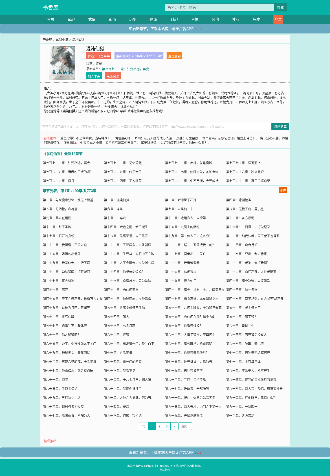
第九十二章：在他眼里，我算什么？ (251, 397)
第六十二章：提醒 (116, 334)
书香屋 (50, 7)
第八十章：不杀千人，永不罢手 (248, 370)
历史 (132, 19)
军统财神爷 (148, 142)
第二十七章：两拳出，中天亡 (185, 253)
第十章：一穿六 (115, 217)
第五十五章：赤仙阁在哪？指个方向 (190, 316)
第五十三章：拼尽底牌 (58, 316)
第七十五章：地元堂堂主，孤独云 (188, 361)
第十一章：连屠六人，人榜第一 (187, 217)
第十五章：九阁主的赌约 (182, 226)
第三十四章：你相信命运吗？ (124, 271)
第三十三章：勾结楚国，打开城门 (66, 271)
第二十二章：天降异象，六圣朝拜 (127, 244)
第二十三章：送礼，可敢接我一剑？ (190, 244)
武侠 (91, 19)
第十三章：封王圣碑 (57, 226)
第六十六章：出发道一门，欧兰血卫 (129, 343)
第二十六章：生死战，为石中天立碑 (129, 253)
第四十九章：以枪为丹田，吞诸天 (66, 307)
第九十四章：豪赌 (116, 406)
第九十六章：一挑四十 (241, 406)
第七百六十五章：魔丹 (58, 180)
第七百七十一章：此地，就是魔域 (188, 162)
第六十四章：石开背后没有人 (246, 334)
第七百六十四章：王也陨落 (123, 180)
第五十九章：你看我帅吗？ (184, 325)
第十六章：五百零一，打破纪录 (248, 226)
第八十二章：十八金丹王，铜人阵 (127, 379)
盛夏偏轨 (70, 142)
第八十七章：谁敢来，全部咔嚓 (187, 388)
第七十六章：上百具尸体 (243, 361)
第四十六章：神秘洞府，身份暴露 (127, 298)
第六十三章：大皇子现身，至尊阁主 (190, 334)
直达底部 (174, 56)
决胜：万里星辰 (187, 138)
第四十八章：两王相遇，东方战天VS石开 (255, 298)
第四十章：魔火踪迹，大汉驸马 (248, 280)
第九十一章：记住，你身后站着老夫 (190, 397)
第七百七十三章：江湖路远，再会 (125, 68)
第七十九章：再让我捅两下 (184, 370)
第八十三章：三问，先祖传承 (185, 379)
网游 (153, 19)
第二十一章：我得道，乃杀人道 (65, 244)
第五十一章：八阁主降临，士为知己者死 (193, 307)
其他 (215, 19)
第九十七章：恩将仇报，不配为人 (66, 415)
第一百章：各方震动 (240, 415)
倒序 (283, 190)
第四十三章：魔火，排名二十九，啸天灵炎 (195, 289)
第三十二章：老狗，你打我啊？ (248, 262)
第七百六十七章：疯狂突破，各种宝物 (191, 171)
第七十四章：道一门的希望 (123, 361)
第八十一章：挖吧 (55, 379)
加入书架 (94, 76)
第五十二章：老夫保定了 (243, 307)
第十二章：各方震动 (240, 217)
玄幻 (71, 19)
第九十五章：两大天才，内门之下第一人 (193, 406)
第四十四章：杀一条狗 (241, 289)
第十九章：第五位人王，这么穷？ (188, 235)
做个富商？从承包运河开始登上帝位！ (229, 138)
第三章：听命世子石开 (180, 199)
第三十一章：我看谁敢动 (182, 262)
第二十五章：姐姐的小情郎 (62, 253)
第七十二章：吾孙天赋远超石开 (248, 352)
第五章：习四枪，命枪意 (60, 208)
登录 (278, 19)
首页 (50, 19)
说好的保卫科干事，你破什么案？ (184, 142)
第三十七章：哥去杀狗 (58, 280)
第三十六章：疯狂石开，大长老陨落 (251, 271)
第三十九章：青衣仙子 (180, 280)
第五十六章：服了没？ (241, 316)
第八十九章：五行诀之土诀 (62, 397)
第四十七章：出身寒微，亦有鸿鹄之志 (191, 298)
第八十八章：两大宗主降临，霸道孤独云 (254, 388)
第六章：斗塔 (113, 208)
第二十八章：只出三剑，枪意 (246, 253)
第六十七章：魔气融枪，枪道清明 (188, 343)
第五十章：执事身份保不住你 (124, 307)
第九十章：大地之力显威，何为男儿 (129, 397)
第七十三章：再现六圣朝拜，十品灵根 (69, 361)
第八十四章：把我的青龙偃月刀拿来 (251, 379)
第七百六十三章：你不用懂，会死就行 (191, 180)
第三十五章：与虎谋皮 (180, 271)
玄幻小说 (62, 39)
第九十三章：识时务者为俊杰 (63, 406)
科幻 (174, 19)
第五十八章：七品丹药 (119, 325)
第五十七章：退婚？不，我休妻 (65, 325)
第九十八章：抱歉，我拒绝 (123, 415)
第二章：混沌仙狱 (116, 199)
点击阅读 (113, 76)
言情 (194, 19)
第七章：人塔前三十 (179, 208)
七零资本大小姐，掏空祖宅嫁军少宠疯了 (108, 142)
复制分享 (280, 126)
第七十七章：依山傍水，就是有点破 (68, 370)
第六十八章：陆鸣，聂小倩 (245, 343)
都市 (112, 19)
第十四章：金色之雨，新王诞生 (126, 226)
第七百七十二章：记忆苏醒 (123, 162)
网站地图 (165, 470)
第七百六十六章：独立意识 (245, 171)
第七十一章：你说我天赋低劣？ (187, 352)
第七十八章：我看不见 (119, 370)
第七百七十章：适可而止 (243, 162)
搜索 (280, 7)
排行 (236, 19)
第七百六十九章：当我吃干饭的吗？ (68, 171)
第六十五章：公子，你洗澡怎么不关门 (69, 343)
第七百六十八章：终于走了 (123, 171)
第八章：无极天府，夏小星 (245, 208)
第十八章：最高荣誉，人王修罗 (126, 235)
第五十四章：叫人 (116, 316)
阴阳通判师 (122, 138)
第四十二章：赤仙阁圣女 (121, 289)
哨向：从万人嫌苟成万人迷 (153, 138)
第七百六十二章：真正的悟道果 (248, 180)
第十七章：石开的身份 (58, 235)
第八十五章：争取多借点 (60, 388)
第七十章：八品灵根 (118, 352)
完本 (256, 19)
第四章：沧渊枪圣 (238, 199)
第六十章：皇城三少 (240, 325)
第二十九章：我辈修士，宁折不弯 (66, 262)
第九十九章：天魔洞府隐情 (184, 415)
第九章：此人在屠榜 (57, 217)
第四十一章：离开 (55, 289)
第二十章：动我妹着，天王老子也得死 (252, 235)
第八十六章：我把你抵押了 (123, 388)
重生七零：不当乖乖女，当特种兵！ (85, 138)
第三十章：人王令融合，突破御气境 (129, 262)
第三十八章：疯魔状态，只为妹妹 (127, 280)
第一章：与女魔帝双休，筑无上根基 (68, 199)
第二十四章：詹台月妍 (241, 244)
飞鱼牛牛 (103, 56)
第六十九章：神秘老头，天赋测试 (66, 352)
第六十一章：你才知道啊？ (62, 334)
